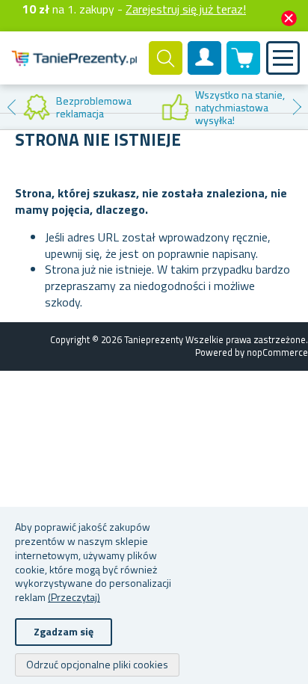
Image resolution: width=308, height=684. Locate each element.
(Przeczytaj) (74, 597)
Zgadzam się (63, 631)
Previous (11, 107)
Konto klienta (205, 70)
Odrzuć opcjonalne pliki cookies (97, 664)
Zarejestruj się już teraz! (186, 9)
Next (297, 107)
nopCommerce (277, 352)
